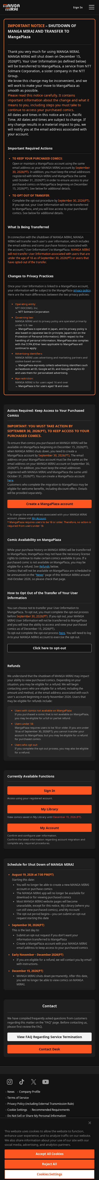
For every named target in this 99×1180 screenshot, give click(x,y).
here (10, 480)
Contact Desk (49, 1049)
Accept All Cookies (49, 1154)
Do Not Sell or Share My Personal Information (36, 1116)
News (39, 575)
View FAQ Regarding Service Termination (49, 1037)
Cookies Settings (49, 1174)
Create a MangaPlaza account (49, 504)
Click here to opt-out (49, 648)
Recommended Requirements (51, 1110)
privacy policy (81, 290)
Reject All (49, 1164)
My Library (49, 809)
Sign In (78, 7)
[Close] (89, 1122)
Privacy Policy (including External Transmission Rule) (40, 1104)
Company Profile (29, 1092)
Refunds (44, 566)
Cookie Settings (17, 1110)
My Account (39, 518)
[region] (49, 1149)
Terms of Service (18, 1098)
